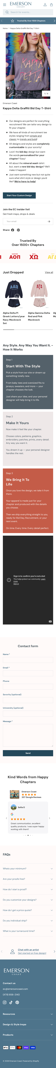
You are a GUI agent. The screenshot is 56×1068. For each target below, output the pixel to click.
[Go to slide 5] (28, 835)
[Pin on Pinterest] (18, 230)
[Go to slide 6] (30, 835)
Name (5, 654)
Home (5, 28)
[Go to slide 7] (32, 835)
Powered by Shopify (31, 1061)
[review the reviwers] (12, 814)
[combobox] (28, 12)
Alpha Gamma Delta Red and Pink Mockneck (39, 316)
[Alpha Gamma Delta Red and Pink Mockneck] (39, 293)
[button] (51, 5)
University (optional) (13, 708)
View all (49, 272)
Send (28, 753)
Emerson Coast (10, 103)
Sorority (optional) (12, 694)
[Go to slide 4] (25, 835)
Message (7, 721)
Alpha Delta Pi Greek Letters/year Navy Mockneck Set (14, 318)
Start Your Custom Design (19, 195)
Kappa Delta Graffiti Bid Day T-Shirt (24, 28)
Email (5, 667)
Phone (6, 681)
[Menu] (4, 5)
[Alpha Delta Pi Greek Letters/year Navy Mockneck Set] (14, 293)
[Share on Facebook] (13, 230)
